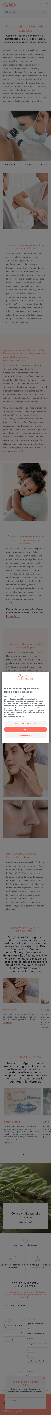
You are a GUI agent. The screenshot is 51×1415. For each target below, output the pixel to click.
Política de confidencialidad (14, 717)
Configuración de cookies (25, 724)
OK (25, 729)
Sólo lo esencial (25, 735)
